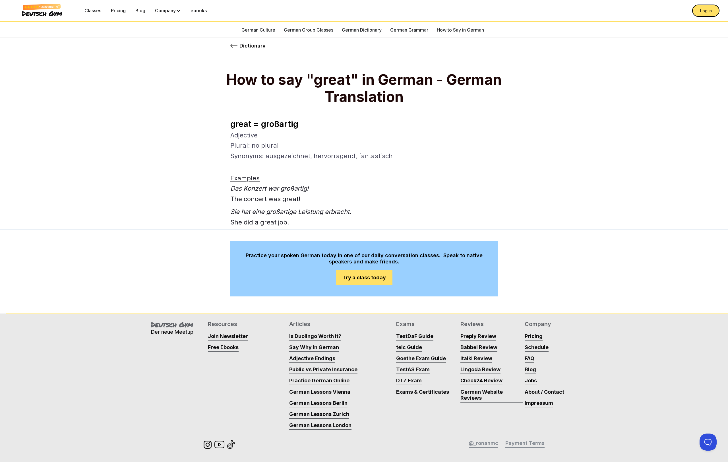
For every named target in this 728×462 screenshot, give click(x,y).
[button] (168, 11)
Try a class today (364, 277)
